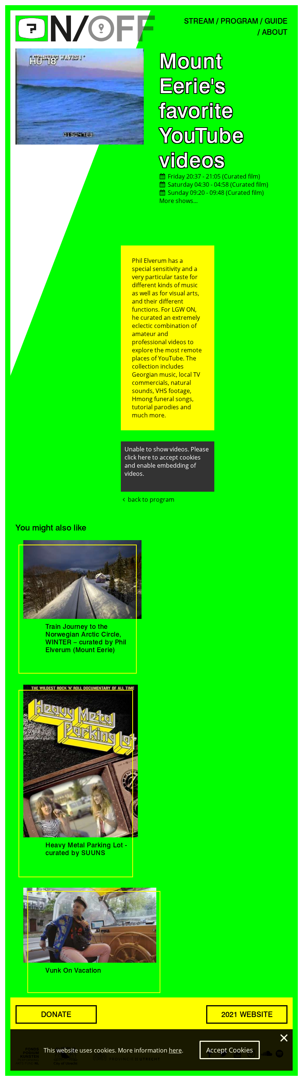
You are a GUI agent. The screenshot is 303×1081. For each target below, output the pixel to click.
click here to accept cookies (163, 457)
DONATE (56, 1014)
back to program (151, 499)
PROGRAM (239, 21)
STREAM (199, 21)
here (175, 1050)
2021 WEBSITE (247, 1014)
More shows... (178, 201)
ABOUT (274, 32)
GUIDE (276, 21)
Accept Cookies (229, 1050)
